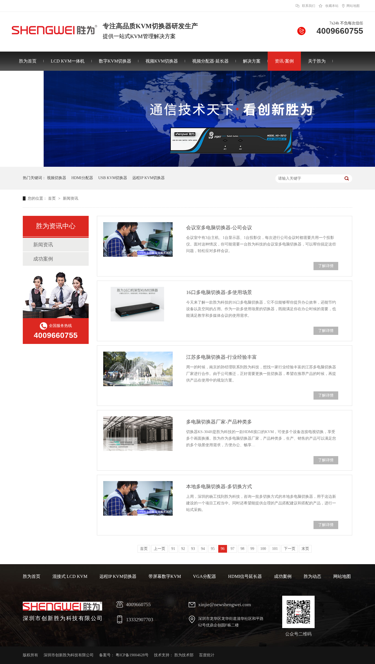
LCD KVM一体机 (68, 61)
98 (242, 549)
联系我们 (308, 6)
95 (213, 549)
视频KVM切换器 (161, 61)
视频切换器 (56, 178)
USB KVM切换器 (112, 178)
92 (183, 549)
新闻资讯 (70, 198)
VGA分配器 (204, 576)
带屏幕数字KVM (165, 576)
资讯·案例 (284, 61)
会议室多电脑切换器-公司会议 (219, 227)
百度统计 (206, 655)
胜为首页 (28, 61)
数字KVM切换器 (115, 61)
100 (263, 549)
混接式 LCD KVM (69, 576)
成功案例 (43, 259)
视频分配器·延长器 (210, 61)
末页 (305, 549)
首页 (52, 198)
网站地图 (353, 6)
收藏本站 (331, 6)
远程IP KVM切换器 (148, 178)
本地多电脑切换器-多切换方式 (219, 486)
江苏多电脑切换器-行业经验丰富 (221, 357)
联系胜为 (28, 80)
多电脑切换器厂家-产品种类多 (219, 422)
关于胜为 (317, 61)
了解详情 (326, 266)
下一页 (289, 549)
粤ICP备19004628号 (132, 655)
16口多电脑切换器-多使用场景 (219, 292)
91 (173, 549)
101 (275, 549)
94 (203, 549)
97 (232, 549)
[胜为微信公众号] (298, 612)
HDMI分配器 (82, 178)
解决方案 (252, 61)
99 (252, 549)
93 (193, 549)
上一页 (159, 549)
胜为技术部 (184, 655)
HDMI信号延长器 (245, 576)
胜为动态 (312, 576)
